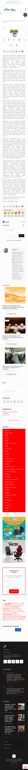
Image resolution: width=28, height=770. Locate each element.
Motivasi (7, 489)
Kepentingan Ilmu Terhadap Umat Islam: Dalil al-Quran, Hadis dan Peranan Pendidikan (13, 367)
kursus (12, 610)
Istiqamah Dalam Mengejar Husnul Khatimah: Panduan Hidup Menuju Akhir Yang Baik (13, 337)
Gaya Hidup (8, 448)
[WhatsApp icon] (10, 5)
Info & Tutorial (9, 458)
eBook (6, 440)
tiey (9, 616)
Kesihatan (8, 477)
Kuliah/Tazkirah (9, 484)
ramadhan (8, 615)
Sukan (6, 508)
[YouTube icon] (16, 5)
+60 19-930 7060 (14, 1)
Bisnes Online (9, 433)
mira (12, 611)
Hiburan (7, 453)
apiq (13, 603)
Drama (7, 438)
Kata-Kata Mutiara (10, 471)
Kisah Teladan (9, 482)
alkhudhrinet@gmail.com (15, 2)
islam (10, 607)
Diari (6, 435)
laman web (16, 610)
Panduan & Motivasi (10, 495)
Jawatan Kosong (10, 466)
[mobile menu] (26, 9)
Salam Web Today (13, 201)
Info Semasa (8, 461)
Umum (6, 510)
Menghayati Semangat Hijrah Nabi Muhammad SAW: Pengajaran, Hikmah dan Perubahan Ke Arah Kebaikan (13, 307)
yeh (16, 619)
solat (19, 615)
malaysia (5, 611)
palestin (5, 613)
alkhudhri (15, 249)
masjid (8, 611)
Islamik (7, 464)
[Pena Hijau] (9, 9)
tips (13, 616)
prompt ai (9, 613)
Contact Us (7, 748)
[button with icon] (4, 401)
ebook (14, 605)
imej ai (6, 606)
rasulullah (15, 614)
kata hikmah (16, 608)
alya (10, 603)
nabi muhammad (18, 611)
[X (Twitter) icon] (14, 5)
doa (12, 605)
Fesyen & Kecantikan (11, 443)
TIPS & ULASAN (19, 616)
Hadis (6, 451)
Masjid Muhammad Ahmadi (10, 411)
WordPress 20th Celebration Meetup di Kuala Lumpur (15, 682)
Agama (7, 430)
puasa (14, 613)
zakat (19, 619)
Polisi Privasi (8, 744)
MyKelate (5, 413)
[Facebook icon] (12, 5)
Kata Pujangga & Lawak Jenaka (14, 469)
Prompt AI (8, 505)
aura (19, 603)
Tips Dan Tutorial (9, 618)
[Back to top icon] (14, 756)
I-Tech (7, 456)
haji (20, 605)
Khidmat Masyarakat (11, 479)
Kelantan (7, 474)
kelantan (6, 610)
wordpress (12, 619)
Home (5, 741)
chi (3, 605)
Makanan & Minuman (11, 487)
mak (21, 610)
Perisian (7, 497)
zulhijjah (23, 619)
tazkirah (5, 616)
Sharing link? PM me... (14, 420)
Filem (6, 446)
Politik (7, 502)
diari (7, 604)
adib (4, 603)
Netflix (23, 611)
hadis (17, 605)
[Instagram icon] (18, 5)
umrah (7, 619)
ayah (22, 603)
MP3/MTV (7, 492)
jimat (10, 608)
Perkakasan (8, 500)
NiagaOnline (6, 414)
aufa (16, 603)
